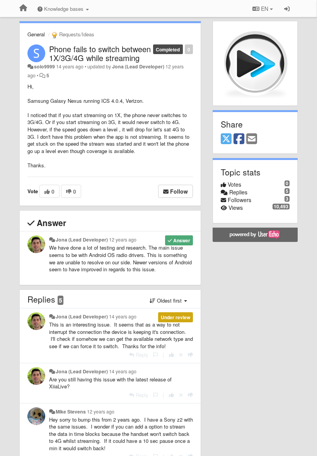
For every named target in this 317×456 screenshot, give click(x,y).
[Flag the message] (155, 354)
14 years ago (122, 316)
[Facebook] (238, 139)
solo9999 (44, 66)
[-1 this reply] (190, 354)
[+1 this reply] (171, 354)
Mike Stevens (71, 411)
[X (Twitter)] (226, 139)
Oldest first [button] (169, 300)
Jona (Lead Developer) (138, 66)
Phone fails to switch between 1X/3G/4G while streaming (100, 53)
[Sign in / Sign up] (287, 8)
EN (264, 8)
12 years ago (122, 239)
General (36, 34)
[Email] (251, 139)
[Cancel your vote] (181, 354)
